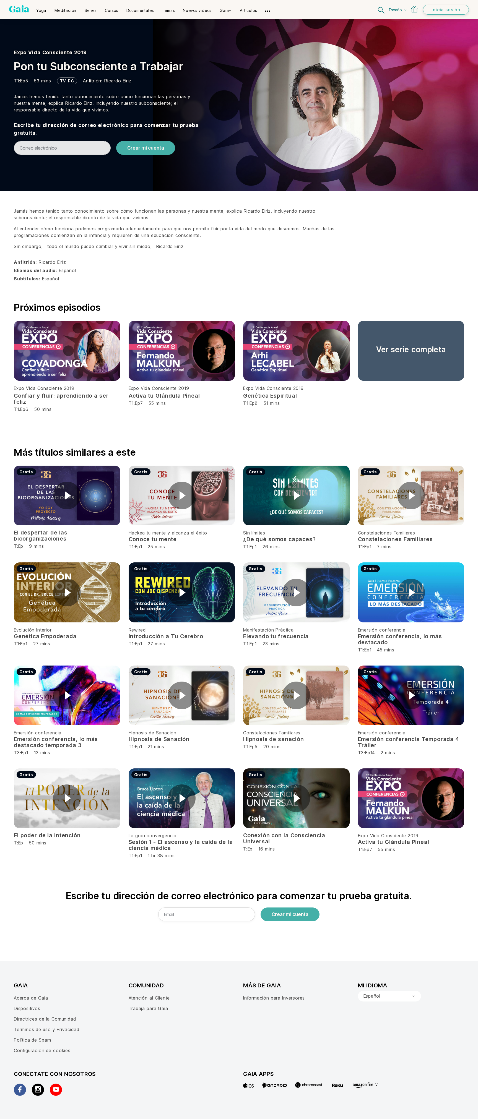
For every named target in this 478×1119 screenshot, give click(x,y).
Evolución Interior (33, 630)
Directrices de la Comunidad (45, 1019)
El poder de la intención (47, 835)
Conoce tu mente (153, 539)
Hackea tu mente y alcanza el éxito (168, 533)
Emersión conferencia (382, 630)
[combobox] (389, 996)
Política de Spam (32, 1040)
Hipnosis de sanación (273, 739)
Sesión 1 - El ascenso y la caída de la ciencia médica (181, 845)
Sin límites (254, 533)
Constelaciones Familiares (386, 533)
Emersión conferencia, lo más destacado (400, 639)
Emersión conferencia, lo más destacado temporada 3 (56, 742)
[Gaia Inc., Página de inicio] (19, 8)
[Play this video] (67, 495)
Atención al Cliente (149, 998)
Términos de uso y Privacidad (46, 1029)
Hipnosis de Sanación (153, 732)
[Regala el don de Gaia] (414, 9)
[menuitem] (41, 8)
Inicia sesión (446, 9)
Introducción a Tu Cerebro (166, 636)
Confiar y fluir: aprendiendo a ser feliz (61, 398)
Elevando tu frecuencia (276, 636)
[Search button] (381, 9)
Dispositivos (27, 1008)
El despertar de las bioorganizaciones (40, 535)
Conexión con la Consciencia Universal (284, 838)
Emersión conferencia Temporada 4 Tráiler (408, 742)
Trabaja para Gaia (148, 1008)
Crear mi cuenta (145, 148)
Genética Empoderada (45, 636)
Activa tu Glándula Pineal (164, 395)
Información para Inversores (274, 998)
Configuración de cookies (42, 1050)
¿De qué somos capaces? (279, 539)
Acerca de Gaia (31, 998)
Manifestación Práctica (268, 630)
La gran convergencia (153, 835)
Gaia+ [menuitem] (226, 10)
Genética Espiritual (270, 395)
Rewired (137, 630)
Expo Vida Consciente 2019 (50, 52)
